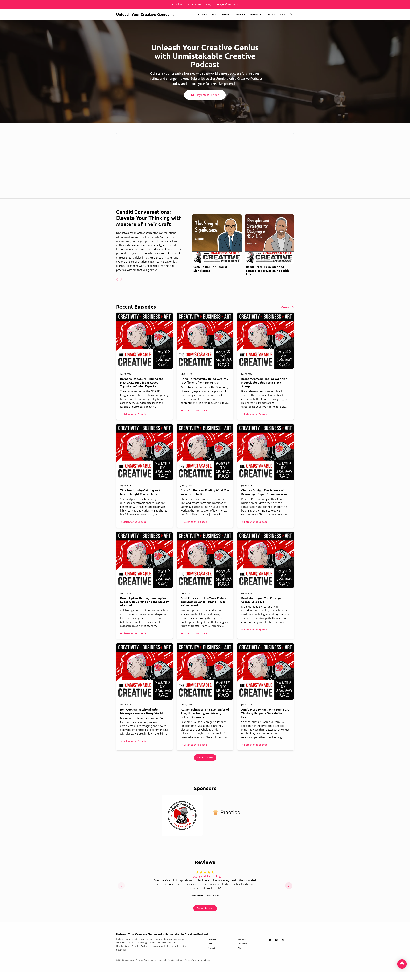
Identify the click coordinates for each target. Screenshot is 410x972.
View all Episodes (205, 757)
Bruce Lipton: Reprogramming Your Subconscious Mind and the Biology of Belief (144, 601)
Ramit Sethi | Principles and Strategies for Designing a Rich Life (267, 270)
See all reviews (205, 908)
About (283, 14)
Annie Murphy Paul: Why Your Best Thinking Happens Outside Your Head (265, 713)
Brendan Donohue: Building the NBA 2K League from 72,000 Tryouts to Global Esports (142, 382)
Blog (214, 14)
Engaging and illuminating (205, 876)
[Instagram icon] (282, 940)
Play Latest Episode (207, 95)
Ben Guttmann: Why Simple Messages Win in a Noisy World (141, 711)
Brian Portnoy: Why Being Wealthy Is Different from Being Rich (204, 380)
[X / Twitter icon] (269, 940)
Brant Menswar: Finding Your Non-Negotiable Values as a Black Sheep (264, 382)
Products (240, 14)
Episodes (202, 14)
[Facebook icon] (276, 940)
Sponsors (270, 14)
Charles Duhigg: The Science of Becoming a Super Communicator (264, 492)
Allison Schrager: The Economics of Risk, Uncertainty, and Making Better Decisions (205, 713)
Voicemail (226, 14)
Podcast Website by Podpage (197, 960)
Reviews (254, 14)
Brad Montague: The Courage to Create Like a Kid (263, 599)
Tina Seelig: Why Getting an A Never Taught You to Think (140, 492)
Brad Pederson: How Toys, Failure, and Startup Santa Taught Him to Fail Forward (204, 601)
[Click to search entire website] (291, 14)
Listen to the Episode (134, 414)
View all (286, 307)
